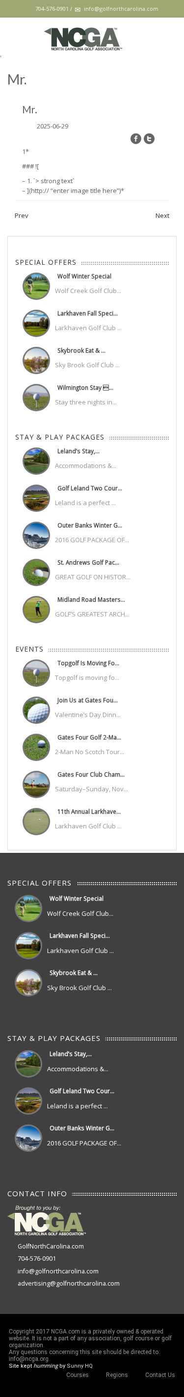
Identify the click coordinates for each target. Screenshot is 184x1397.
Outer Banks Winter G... (89, 525)
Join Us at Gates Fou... (87, 700)
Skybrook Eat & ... (81, 350)
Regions (117, 1375)
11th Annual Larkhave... (89, 811)
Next (162, 215)
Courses (77, 1375)
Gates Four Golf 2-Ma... (89, 737)
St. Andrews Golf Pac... (88, 562)
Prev (21, 215)
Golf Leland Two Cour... (89, 488)
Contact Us (160, 1375)
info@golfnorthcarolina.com (58, 1271)
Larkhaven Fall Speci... (87, 313)
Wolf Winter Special (84, 276)
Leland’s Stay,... (78, 451)
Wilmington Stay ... (85, 387)
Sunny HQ (80, 1366)
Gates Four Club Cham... (91, 774)
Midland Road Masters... (91, 599)
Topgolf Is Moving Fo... (88, 663)
